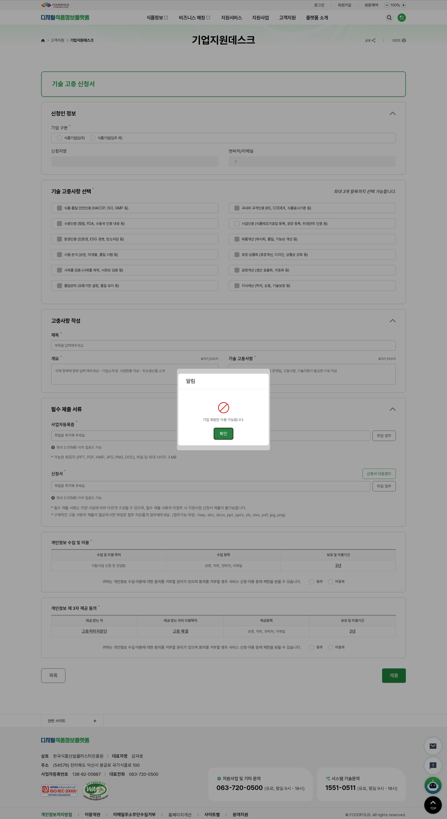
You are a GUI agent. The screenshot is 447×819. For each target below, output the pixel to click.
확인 (223, 433)
